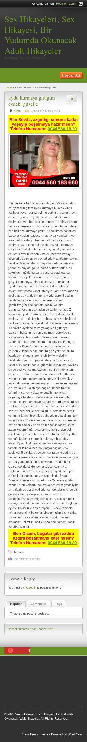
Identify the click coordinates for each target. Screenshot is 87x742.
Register (61, 3)
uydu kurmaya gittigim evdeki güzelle (31, 100)
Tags (58, 604)
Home (9, 87)
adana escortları (58, 665)
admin (17, 110)
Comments (38, 604)
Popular (16, 604)
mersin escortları (54, 694)
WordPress (75, 734)
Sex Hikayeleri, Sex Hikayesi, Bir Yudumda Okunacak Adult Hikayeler (40, 34)
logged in (30, 587)
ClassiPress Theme (35, 734)
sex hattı (46, 688)
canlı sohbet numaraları (42, 682)
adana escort (35, 665)
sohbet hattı (26, 676)
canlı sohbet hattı (42, 629)
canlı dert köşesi (27, 688)
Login (72, 3)
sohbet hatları (18, 699)
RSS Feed (81, 4)
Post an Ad (71, 75)
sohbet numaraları (19, 629)
